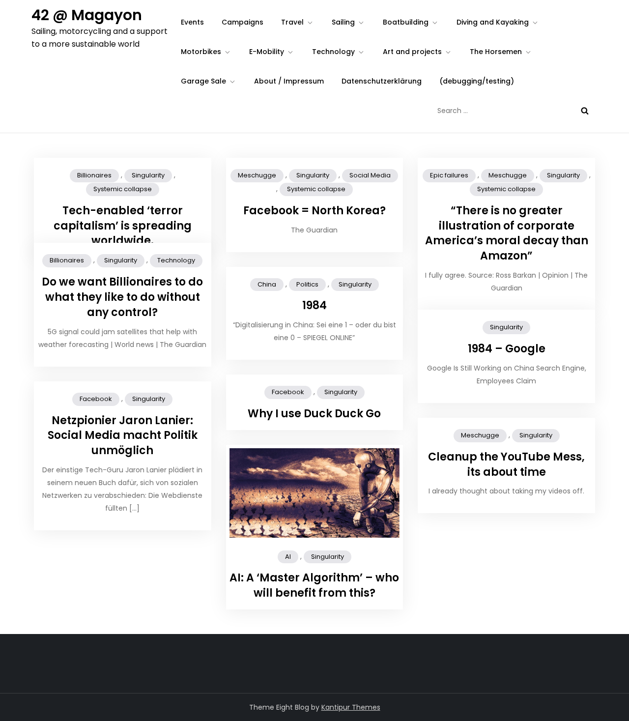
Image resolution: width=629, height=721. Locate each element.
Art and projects (412, 52)
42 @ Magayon (86, 15)
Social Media (370, 175)
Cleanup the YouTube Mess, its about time (506, 464)
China (266, 284)
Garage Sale (203, 81)
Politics (307, 284)
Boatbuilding (406, 22)
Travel (292, 22)
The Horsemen (496, 52)
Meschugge (257, 175)
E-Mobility (266, 52)
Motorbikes (201, 52)
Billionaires (94, 175)
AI (288, 556)
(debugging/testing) (476, 81)
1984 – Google (506, 348)
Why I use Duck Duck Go (314, 413)
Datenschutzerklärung (382, 81)
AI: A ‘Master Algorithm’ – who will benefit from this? (314, 585)
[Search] (585, 110)
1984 (314, 305)
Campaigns (242, 22)
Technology (333, 52)
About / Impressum (289, 81)
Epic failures (449, 175)
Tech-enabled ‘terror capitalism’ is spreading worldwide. (123, 226)
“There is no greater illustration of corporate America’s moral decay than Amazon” (506, 233)
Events (192, 22)
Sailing (343, 22)
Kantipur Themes (350, 707)
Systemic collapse (122, 189)
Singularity (148, 175)
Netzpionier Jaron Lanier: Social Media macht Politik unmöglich (123, 436)
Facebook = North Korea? (314, 210)
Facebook (288, 392)
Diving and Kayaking (493, 22)
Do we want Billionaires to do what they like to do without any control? (122, 297)
